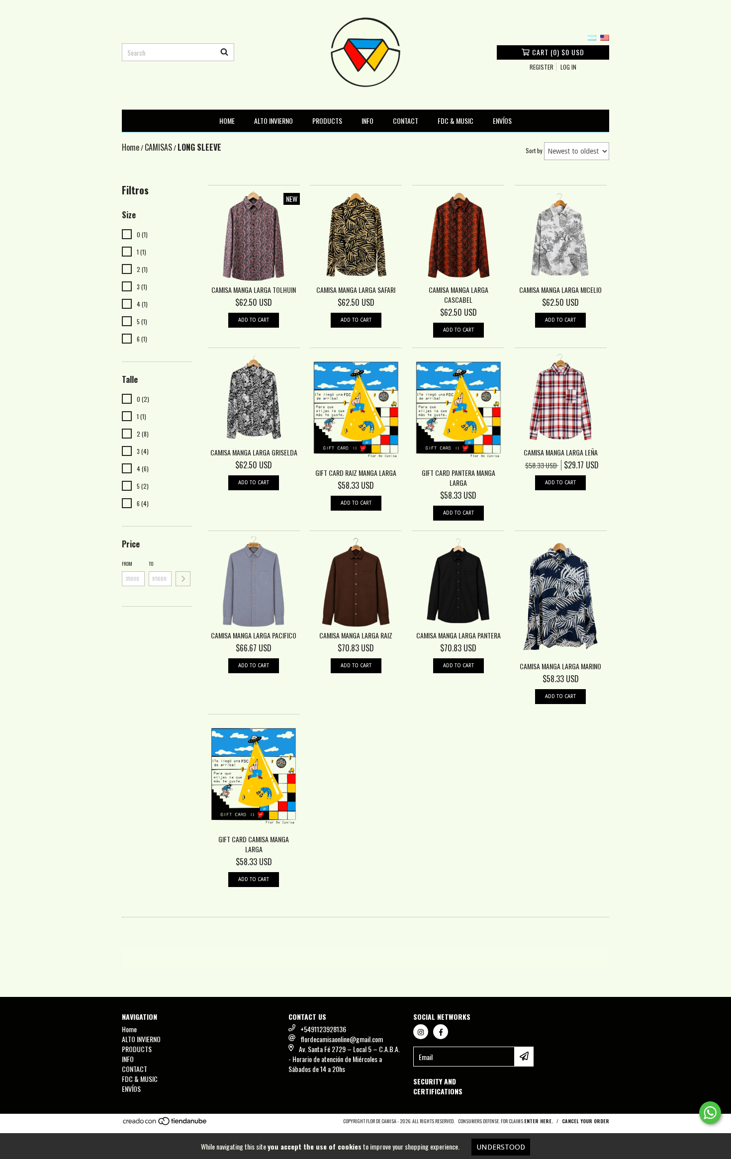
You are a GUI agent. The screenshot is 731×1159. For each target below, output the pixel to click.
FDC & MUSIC (455, 120)
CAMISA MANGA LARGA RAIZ (355, 635)
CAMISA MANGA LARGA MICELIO (560, 290)
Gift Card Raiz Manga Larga (355, 473)
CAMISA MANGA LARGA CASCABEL (458, 295)
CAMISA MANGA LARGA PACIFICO (253, 635)
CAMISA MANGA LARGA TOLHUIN (253, 290)
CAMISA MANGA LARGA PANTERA (458, 635)
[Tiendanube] (165, 1124)
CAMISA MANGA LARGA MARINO (560, 666)
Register (541, 67)
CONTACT (405, 120)
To (151, 563)
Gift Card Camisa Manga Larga (253, 844)
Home (227, 120)
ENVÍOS (502, 120)
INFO (367, 120)
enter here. (538, 1121)
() (558, 52)
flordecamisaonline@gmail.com (341, 1039)
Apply (183, 578)
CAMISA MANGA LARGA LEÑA (561, 452)
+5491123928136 (323, 1029)
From (127, 563)
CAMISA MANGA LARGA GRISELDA (253, 452)
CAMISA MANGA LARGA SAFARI (355, 290)
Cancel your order (585, 1121)
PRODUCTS (327, 120)
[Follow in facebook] (440, 1031)
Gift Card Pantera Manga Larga (458, 478)
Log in (568, 67)
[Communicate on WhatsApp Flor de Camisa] (710, 1112)
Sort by (534, 150)
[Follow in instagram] (420, 1031)
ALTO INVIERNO (273, 120)
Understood (500, 1147)
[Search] (224, 52)
